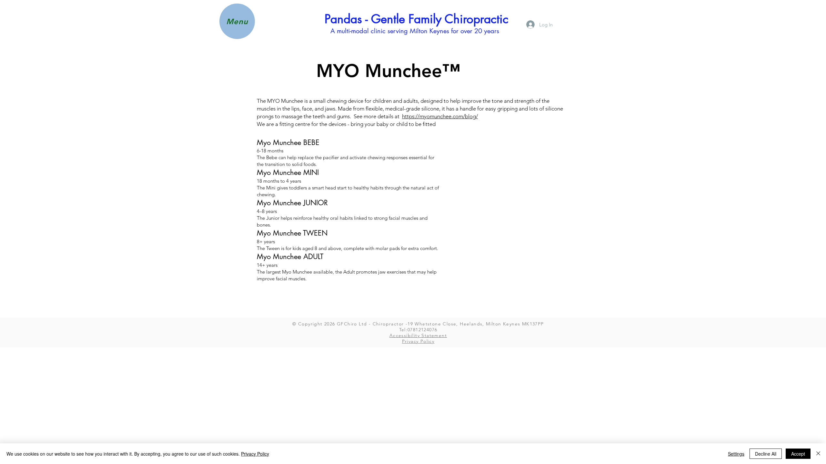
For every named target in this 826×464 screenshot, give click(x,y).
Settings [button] (736, 453)
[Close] (818, 454)
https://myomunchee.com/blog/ (440, 116)
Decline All (765, 453)
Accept (798, 453)
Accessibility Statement (418, 335)
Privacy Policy (255, 453)
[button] (237, 21)
